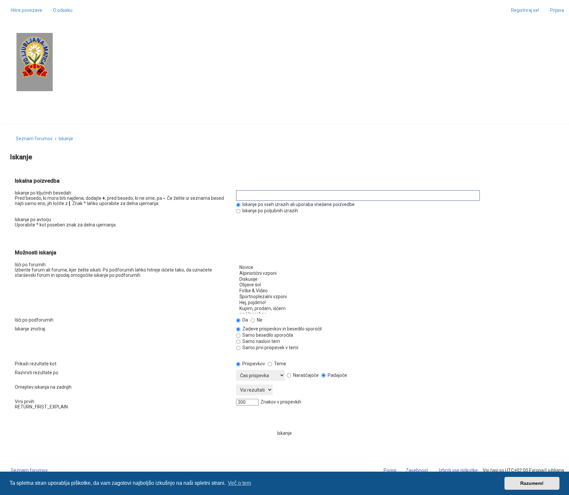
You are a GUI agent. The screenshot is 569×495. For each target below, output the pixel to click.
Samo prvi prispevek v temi (269, 347)
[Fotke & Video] (395, 291)
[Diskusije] (395, 279)
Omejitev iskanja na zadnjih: (43, 387)
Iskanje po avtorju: (33, 219)
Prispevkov (253, 363)
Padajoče (337, 375)
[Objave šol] (395, 285)
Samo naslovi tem (260, 341)
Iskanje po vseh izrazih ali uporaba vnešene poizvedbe (298, 204)
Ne (259, 320)
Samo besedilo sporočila (267, 335)
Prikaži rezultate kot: (36, 363)
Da (244, 320)
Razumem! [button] (532, 483)
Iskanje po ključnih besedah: (43, 192)
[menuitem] (59, 10)
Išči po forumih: (30, 264)
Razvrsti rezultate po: (37, 372)
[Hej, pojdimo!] (395, 303)
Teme (279, 363)
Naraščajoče (305, 375)
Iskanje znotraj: (30, 328)
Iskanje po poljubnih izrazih (269, 210)
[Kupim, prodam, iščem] (395, 309)
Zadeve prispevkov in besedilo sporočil (281, 328)
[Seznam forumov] (34, 57)
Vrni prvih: (25, 401)
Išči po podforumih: (34, 320)
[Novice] (395, 268)
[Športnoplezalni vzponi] (395, 297)
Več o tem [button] (239, 483)
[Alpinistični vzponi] (395, 273)
